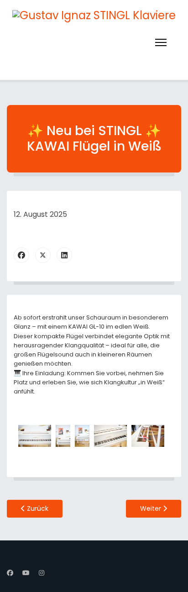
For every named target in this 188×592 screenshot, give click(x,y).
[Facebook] (21, 255)
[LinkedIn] (64, 255)
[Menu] (161, 42)
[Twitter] (43, 255)
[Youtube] (26, 572)
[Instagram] (41, 572)
